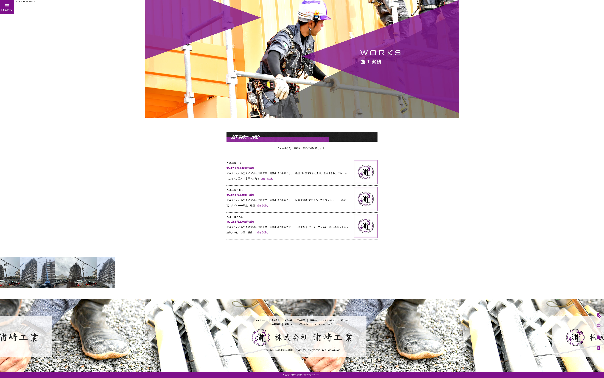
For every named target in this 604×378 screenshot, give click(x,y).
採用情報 (314, 320)
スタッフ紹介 (328, 320)
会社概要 (276, 324)
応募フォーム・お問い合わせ (297, 324)
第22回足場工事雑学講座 (240, 194)
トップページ (261, 320)
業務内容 (275, 320)
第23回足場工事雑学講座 (240, 168)
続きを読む (267, 178)
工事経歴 (301, 320)
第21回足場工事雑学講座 (240, 221)
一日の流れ (344, 320)
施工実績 (288, 320)
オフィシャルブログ (323, 324)
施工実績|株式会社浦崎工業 (25, 1)
